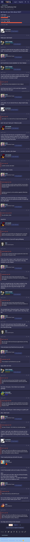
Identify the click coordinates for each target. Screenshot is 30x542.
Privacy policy (12, 540)
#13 (28, 248)
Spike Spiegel (8, 41)
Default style (5, 538)
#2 (28, 47)
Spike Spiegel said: (6, 182)
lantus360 (7, 392)
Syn (6, 243)
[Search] (28, 2)
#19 (28, 375)
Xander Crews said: (6, 213)
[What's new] (25, 2)
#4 (28, 72)
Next (15, 525)
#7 (28, 132)
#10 (28, 179)
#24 (28, 488)
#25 (28, 510)
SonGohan (4, 9)
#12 (28, 228)
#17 (28, 336)
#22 (28, 445)
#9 (28, 160)
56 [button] (3, 21)
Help (17, 540)
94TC (6, 55)
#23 (28, 467)
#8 (28, 148)
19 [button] (3, 16)
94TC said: (4, 82)
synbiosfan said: (5, 274)
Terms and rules (4, 540)
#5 (28, 100)
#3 (28, 60)
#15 (28, 297)
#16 (28, 321)
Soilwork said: (5, 491)
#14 (28, 271)
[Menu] (2, 2)
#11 (28, 210)
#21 (28, 422)
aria (6, 504)
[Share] (27, 35)
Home (20, 540)
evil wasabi (8, 126)
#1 (28, 35)
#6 (28, 113)
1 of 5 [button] (11, 525)
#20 (28, 398)
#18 (28, 356)
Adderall (7, 461)
